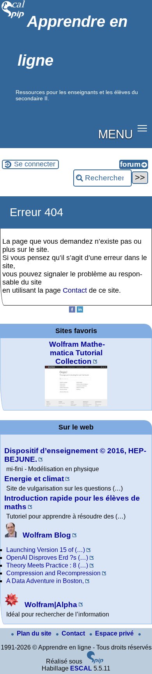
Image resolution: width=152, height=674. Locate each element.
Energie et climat (34, 479)
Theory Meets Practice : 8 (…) (47, 565)
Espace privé (115, 633)
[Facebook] (72, 310)
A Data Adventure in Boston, (45, 581)
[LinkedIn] (80, 310)
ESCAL (81, 668)
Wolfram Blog (46, 535)
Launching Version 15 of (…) (45, 550)
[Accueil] (13, 17)
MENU (115, 133)
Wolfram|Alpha (50, 605)
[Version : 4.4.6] (95, 661)
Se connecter (34, 164)
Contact (75, 290)
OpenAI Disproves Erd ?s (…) (47, 557)
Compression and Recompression (53, 573)
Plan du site (35, 633)
